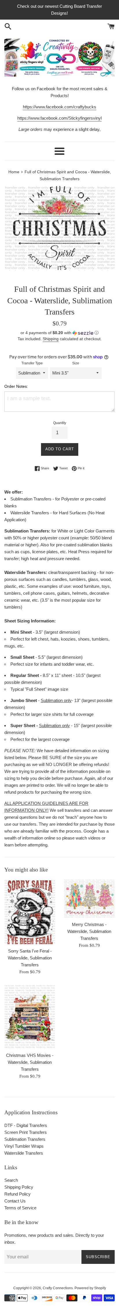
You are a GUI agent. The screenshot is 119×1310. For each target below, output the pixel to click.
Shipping (51, 338)
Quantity (59, 423)
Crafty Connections (58, 1288)
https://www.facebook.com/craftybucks (59, 106)
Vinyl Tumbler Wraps (24, 1146)
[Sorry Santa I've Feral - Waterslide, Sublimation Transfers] (29, 912)
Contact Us (15, 1200)
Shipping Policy (18, 1187)
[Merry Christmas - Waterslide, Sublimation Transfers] (89, 898)
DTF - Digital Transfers (25, 1125)
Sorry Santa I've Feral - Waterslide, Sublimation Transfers (30, 957)
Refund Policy (17, 1194)
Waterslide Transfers (23, 1153)
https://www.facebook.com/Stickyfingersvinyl (59, 118)
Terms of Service (20, 1207)
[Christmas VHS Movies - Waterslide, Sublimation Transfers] (29, 1016)
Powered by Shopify (90, 1288)
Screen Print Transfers (25, 1132)
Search (11, 1180)
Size (75, 363)
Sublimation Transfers (24, 1139)
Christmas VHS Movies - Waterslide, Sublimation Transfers (29, 1062)
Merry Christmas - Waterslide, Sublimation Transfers (89, 931)
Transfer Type (32, 363)
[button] (59, 333)
